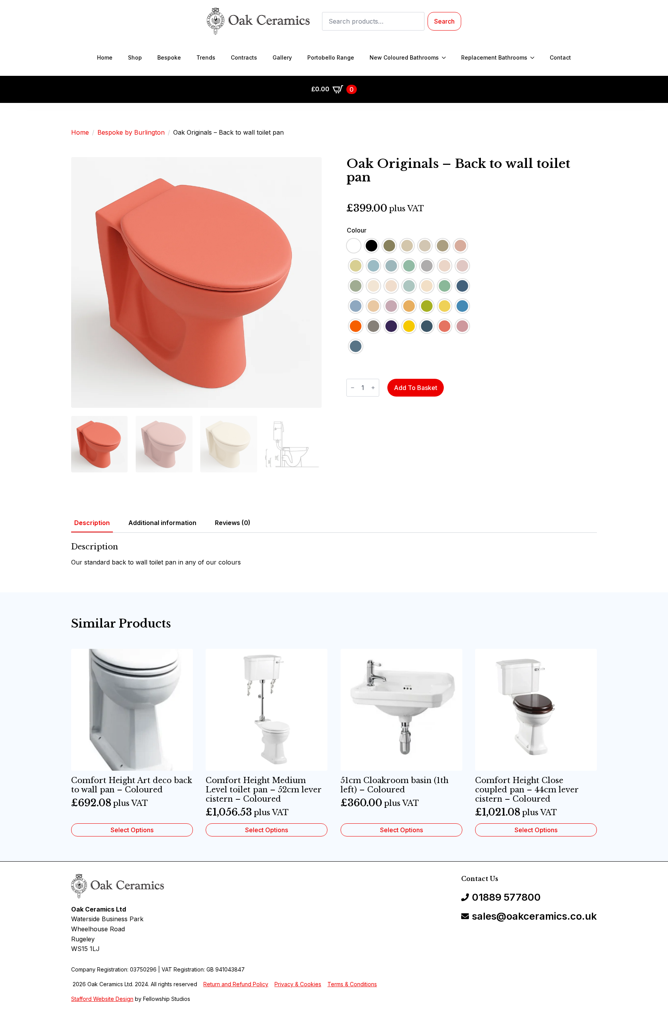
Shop (135, 57)
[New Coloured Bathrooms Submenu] (446, 57)
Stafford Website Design (102, 998)
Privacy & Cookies (297, 984)
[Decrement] (352, 387)
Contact (560, 57)
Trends (205, 57)
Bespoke (169, 57)
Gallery (282, 57)
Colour (356, 230)
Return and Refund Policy (235, 984)
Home (104, 57)
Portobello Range (330, 57)
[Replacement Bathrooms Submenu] (534, 57)
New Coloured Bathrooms (404, 57)
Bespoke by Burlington (131, 132)
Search (444, 21)
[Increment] (373, 387)
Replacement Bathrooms (494, 57)
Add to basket (415, 388)
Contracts (244, 57)
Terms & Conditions (352, 984)
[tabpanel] (334, 555)
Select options (132, 830)
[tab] (92, 522)
